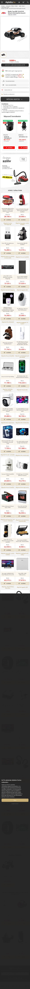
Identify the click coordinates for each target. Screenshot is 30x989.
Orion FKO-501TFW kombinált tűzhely (22, 506)
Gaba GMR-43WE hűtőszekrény (22, 574)
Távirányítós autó (5, 7)
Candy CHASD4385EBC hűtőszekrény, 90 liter (22, 277)
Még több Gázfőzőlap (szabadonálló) (8, 390)
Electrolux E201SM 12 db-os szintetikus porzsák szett (8, 442)
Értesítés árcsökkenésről (8, 94)
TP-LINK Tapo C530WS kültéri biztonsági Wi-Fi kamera (7, 410)
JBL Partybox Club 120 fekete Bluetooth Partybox (22, 376)
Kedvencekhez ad (8, 90)
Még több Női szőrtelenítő (8, 322)
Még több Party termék (22, 389)
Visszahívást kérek (10, 81)
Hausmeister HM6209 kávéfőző (22, 243)
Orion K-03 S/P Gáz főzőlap (7, 376)
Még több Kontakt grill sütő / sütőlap (22, 554)
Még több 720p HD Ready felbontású (8, 587)
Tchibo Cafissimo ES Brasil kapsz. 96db (8, 506)
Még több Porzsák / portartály (8, 455)
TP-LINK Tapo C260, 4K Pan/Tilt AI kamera (22, 309)
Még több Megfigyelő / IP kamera (22, 323)
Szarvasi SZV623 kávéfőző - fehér (8, 474)
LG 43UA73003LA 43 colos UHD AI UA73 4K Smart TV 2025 (22, 410)
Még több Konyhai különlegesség (8, 224)
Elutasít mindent (15, 803)
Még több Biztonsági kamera (7, 422)
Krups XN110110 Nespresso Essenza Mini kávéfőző (7, 541)
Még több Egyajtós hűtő (22, 290)
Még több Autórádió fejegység (8, 290)
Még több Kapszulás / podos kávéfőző (22, 224)
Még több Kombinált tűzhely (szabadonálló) (22, 520)
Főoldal (3, 6)
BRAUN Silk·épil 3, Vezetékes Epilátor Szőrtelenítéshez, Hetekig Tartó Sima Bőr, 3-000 (8, 309)
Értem (15, 800)
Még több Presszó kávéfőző (22, 257)
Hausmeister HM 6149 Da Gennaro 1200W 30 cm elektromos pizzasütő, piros (8, 210)
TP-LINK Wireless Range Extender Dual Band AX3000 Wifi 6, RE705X (22, 343)
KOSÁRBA (10, 147)
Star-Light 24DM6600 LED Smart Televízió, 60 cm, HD (8, 574)
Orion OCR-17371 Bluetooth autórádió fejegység (7, 277)
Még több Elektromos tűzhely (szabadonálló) (7, 257)
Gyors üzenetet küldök (11, 85)
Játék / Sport (21, 6)
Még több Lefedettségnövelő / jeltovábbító (22, 356)
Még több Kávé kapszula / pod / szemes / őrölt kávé (8, 520)
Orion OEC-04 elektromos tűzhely (8, 243)
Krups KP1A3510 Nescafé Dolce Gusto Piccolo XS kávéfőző (22, 210)
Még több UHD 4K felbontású (22, 422)
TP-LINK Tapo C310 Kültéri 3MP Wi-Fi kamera (22, 474)
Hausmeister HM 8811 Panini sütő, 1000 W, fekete (22, 540)
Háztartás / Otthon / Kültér (12, 6)
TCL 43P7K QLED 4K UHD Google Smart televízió (22, 442)
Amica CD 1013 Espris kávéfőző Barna (8, 343)
